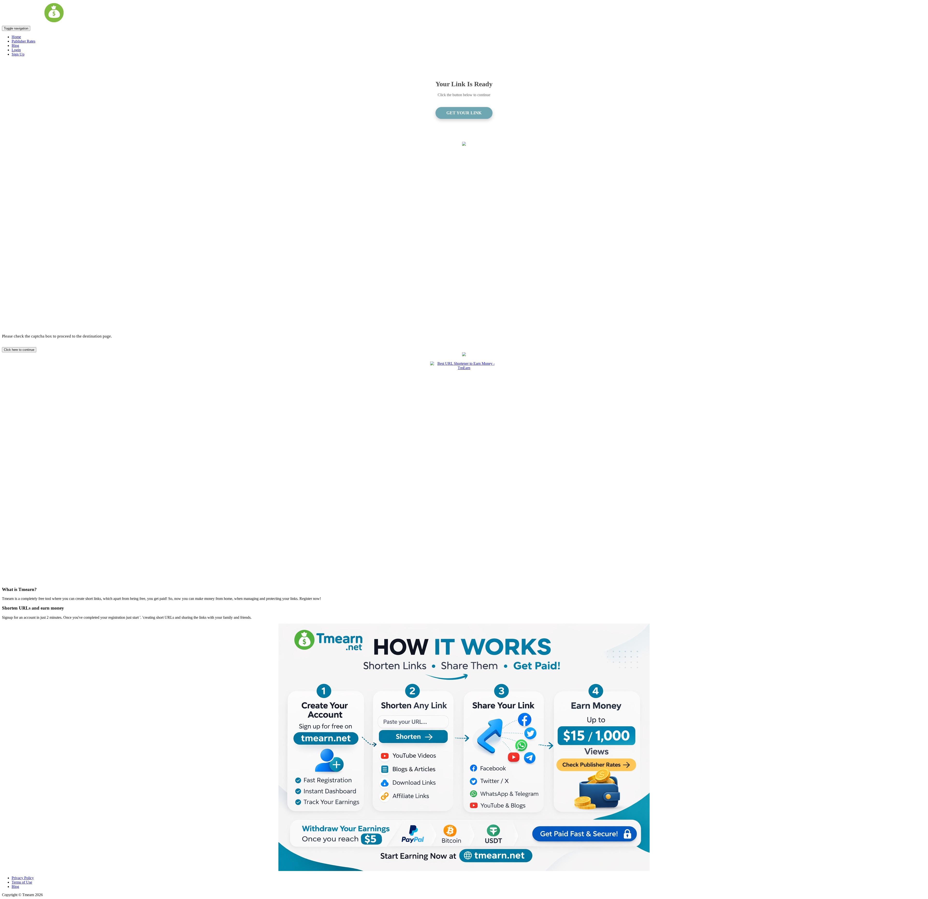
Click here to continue (19, 350)
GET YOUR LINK (464, 112)
